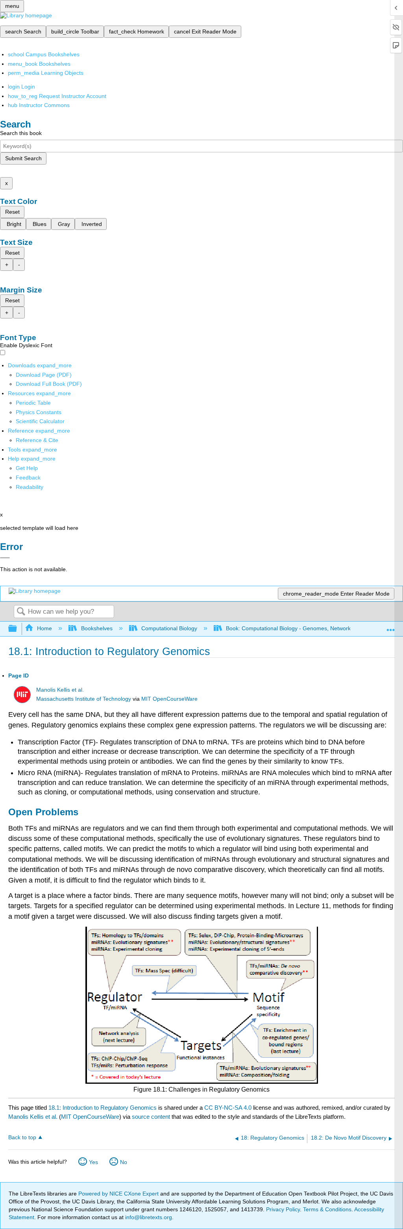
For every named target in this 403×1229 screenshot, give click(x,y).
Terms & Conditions (327, 1209)
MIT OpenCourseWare (169, 699)
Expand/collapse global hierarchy (17, 629)
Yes (93, 1162)
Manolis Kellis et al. (60, 690)
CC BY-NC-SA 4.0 (227, 1107)
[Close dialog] (5, 557)
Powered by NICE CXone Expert (119, 1193)
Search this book (21, 133)
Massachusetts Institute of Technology (83, 699)
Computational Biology (169, 628)
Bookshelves (96, 628)
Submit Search (23, 158)
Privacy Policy (283, 1209)
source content (151, 1116)
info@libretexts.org (148, 1217)
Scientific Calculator (40, 421)
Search (21, 612)
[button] (28, 477)
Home (44, 628)
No (123, 1162)
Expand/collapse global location (390, 626)
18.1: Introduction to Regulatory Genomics (102, 1107)
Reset (12, 212)
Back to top (22, 1137)
